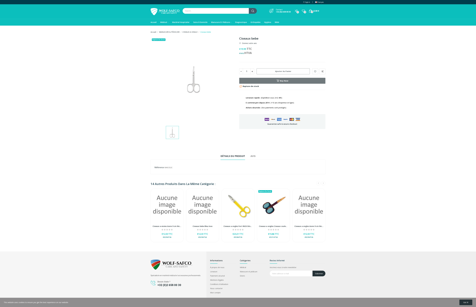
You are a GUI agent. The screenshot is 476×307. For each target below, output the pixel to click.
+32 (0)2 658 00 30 (283, 12)
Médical (243, 267)
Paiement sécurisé (217, 276)
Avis (253, 156)
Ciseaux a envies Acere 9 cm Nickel (167, 226)
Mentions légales (217, 280)
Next (323, 183)
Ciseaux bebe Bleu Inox (202, 226)
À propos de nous (217, 267)
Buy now (284, 81)
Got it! (465, 302)
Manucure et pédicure (248, 271)
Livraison (213, 271)
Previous (318, 183)
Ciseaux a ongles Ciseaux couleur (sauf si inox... (273, 226)
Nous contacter (216, 288)
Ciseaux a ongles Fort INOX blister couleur (238, 226)
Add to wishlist (315, 71)
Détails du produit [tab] (233, 156)
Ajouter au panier (283, 71)
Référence (159, 167)
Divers (242, 276)
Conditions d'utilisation (219, 284)
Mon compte (215, 292)
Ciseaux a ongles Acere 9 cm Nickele (308, 226)
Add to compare (322, 71)
